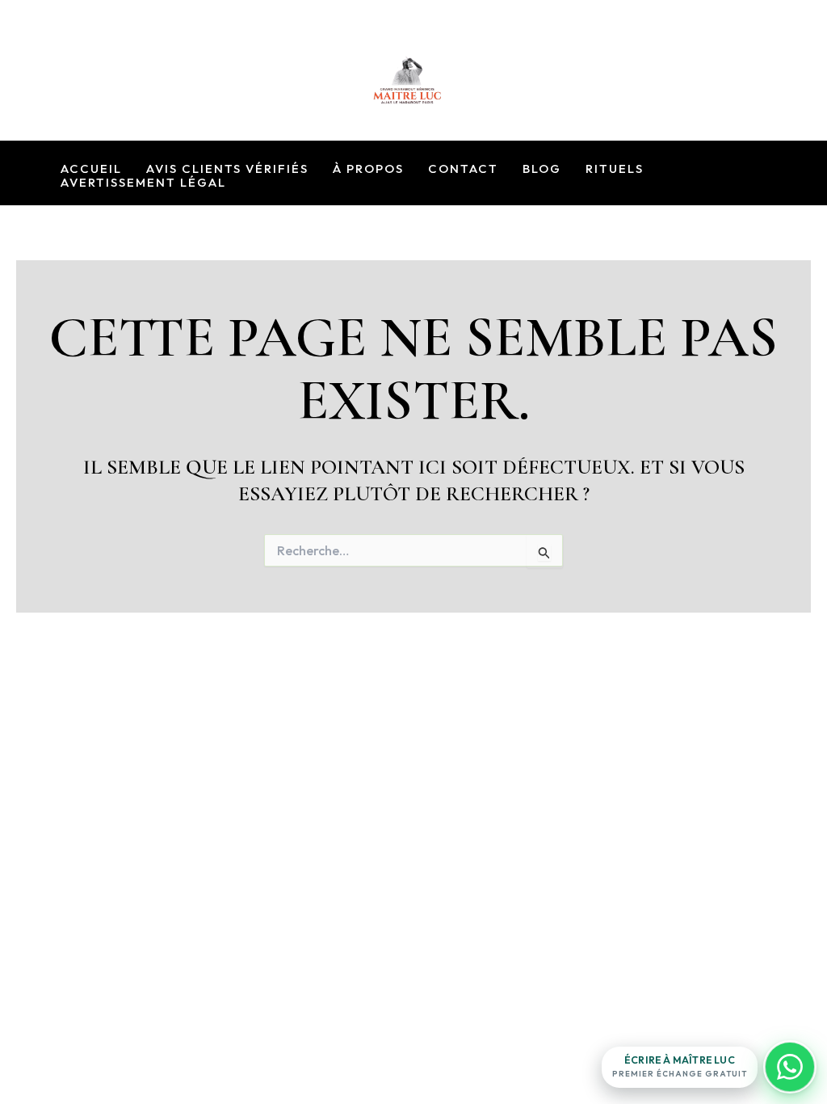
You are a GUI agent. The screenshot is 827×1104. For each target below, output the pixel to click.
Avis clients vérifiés (227, 169)
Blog (542, 169)
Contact (463, 169)
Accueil (91, 169)
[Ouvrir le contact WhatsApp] (790, 1067)
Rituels (615, 169)
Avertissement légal (143, 183)
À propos (368, 169)
